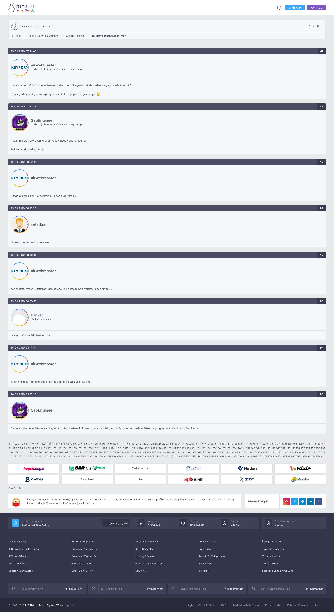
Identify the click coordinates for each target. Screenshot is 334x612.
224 (24, 456)
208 (259, 452)
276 (290, 456)
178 (109, 452)
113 (108, 448)
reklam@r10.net (74, 588)
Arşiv (190, 605)
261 (214, 456)
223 (19, 456)
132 (198, 448)
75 (267, 443)
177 (104, 452)
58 (205, 443)
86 (308, 443)
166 (51, 452)
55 (193, 443)
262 (219, 456)
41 (141, 443)
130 (189, 448)
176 (100, 452)
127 (174, 448)
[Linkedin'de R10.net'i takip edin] (310, 501)
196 (198, 452)
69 (246, 443)
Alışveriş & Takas (208, 541)
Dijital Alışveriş (206, 548)
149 (283, 448)
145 (263, 448)
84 (300, 443)
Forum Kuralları (273, 605)
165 (46, 452)
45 (156, 443)
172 (80, 452)
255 (183, 456)
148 (278, 448)
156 (318, 448)
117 (127, 448)
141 (243, 448)
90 (323, 443)
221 (323, 452)
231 (59, 456)
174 (90, 452)
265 (234, 456)
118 (131, 448)
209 (265, 452)
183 (134, 452)
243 (121, 456)
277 (295, 456)
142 (248, 448)
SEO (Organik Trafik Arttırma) (24, 548)
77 (275, 443)
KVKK (224, 605)
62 (219, 443)
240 (106, 456)
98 (36, 448)
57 (201, 443)
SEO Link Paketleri (18, 556)
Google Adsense (17, 541)
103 (59, 448)
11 (33, 443)
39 (133, 443)
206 (249, 452)
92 (13, 448)
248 (147, 456)
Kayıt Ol (316, 7)
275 (285, 456)
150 (288, 448)
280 (310, 456)
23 (74, 443)
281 (315, 456)
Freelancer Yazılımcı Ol (84, 556)
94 (21, 448)
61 (216, 443)
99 (40, 448)
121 (145, 448)
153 (303, 448)
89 (319, 443)
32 (107, 443)
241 (111, 456)
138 (228, 448)
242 (116, 456)
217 (303, 452)
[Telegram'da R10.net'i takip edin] (302, 501)
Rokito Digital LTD (48, 605)
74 (264, 443)
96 (29, 448)
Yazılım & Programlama (84, 541)
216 (299, 452)
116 (122, 448)
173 (85, 452)
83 (297, 443)
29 (96, 443)
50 (175, 443)
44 (152, 443)
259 (203, 456)
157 (323, 448)
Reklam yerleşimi (22, 149)
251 (162, 456)
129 (184, 448)
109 (89, 448)
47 (163, 443)
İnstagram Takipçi (271, 541)
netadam (38, 224)
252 (167, 456)
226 (34, 456)
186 (149, 452)
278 (299, 456)
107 (79, 448)
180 (119, 452)
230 (54, 456)
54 (190, 443)
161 (26, 452)
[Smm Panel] (33, 468)
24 (78, 443)
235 (80, 456)
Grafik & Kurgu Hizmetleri (149, 563)
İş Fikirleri (204, 570)
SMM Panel (205, 563)
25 (81, 443)
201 (224, 452)
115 (117, 448)
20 (64, 443)
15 (46, 443)
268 (250, 456)
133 (203, 448)
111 (99, 448)
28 (92, 443)
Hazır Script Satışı (81, 563)
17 (53, 443)
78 (278, 443)
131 (194, 448)
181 (124, 452)
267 (244, 456)
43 (148, 443)
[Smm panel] (87, 468)
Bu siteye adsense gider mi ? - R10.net (22, 7)
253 (172, 456)
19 (60, 443)
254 (177, 456)
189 (164, 452)
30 (100, 443)
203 (234, 452)
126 (169, 448)
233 (69, 456)
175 (95, 452)
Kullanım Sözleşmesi (298, 605)
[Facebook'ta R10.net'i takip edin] (318, 501)
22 (71, 443)
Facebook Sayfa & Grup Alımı (277, 570)
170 (71, 452)
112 (103, 448)
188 (159, 452)
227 (39, 456)
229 (49, 456)
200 (218, 452)
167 (56, 452)
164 (41, 452)
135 (213, 448)
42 (144, 443)
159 (16, 452)
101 (50, 448)
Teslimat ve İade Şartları (246, 605)
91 (10, 448)
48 (167, 443)
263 (224, 456)
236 (85, 456)
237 (90, 456)
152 (298, 448)
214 (289, 452)
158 (11, 452)
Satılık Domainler (144, 548)
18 (57, 443)
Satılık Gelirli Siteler (82, 570)
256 (188, 456)
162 (31, 452)
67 (238, 443)
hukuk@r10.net (234, 588)
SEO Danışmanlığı (17, 563)
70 (250, 443)
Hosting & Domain (145, 556)
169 (66, 452)
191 (174, 452)
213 (284, 452)
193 (183, 452)
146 (268, 448)
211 (275, 452)
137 (223, 448)
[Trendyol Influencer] (300, 468)
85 (304, 443)
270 (260, 456)
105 (69, 448)
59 (208, 443)
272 (270, 456)
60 (212, 443)
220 (318, 452)
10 (30, 443)
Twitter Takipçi (270, 563)
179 (114, 452)
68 (242, 443)
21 (67, 443)
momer (279, 525)
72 (257, 443)
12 (36, 443)
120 (141, 448)
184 (139, 452)
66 (235, 443)
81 (289, 443)
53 (186, 443)
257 (193, 456)
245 (131, 456)
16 (50, 443)
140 (238, 448)
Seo (140, 479)
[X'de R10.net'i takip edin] (294, 501)
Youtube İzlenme (271, 556)
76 (271, 443)
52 (182, 443)
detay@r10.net (314, 588)
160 (21, 452)
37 (126, 443)
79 (282, 443)
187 (154, 452)
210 (270, 452)
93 (17, 448)
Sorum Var (140, 570)
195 (193, 452)
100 (45, 448)
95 (25, 448)
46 (160, 443)
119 (136, 448)
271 (265, 456)
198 (208, 452)
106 (74, 448)
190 (169, 452)
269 (255, 456)
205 (244, 452)
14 (43, 443)
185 (144, 452)
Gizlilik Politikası (207, 605)
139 (233, 448)
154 (308, 448)
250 (157, 456)
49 (171, 443)
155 (313, 448)
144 (258, 448)
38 (130, 443)
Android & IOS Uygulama (212, 556)
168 (61, 452)
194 (188, 452)
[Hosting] (193, 468)
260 (208, 456)
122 (150, 448)
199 (213, 452)
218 (308, 452)
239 (100, 456)
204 (239, 452)
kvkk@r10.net (155, 588)
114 (113, 448)
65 (231, 443)
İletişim (319, 605)
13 (39, 443)
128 (179, 448)
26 (85, 443)
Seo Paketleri (15, 487)
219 (313, 452)
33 (111, 443)
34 (114, 443)
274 (280, 456)
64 (227, 443)
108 (84, 448)
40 (137, 443)
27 (89, 443)
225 (29, 456)
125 (164, 448)
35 (118, 443)
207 (254, 452)
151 (293, 448)
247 (142, 456)
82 (293, 443)
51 (178, 443)
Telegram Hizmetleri (273, 548)
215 (294, 452)
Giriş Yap (295, 7)
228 (44, 456)
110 (94, 448)
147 (273, 448)
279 (305, 456)
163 (36, 452)
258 (198, 456)
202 (228, 452)
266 (239, 456)
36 (122, 443)
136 (218, 448)
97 (32, 448)
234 (74, 456)
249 (152, 456)
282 (320, 456)
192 (178, 452)
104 (64, 448)
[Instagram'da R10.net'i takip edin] (286, 501)
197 (203, 452)
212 (279, 452)
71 (253, 443)
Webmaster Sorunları (146, 541)
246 (136, 456)
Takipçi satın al (140, 468)
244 (126, 456)
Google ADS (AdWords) (21, 570)
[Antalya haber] (300, 479)
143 (253, 448)
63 (223, 443)
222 (14, 456)
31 (103, 443)
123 (155, 448)
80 (286, 443)
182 (129, 452)
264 (229, 456)
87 (312, 443)
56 (197, 443)
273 (275, 456)
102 (54, 448)
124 (160, 448)
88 (315, 443)
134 (208, 448)
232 (64, 456)
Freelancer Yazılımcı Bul (84, 548)
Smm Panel (87, 479)
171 (76, 452)
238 (95, 456)
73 (260, 443)
